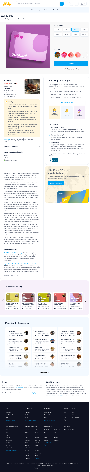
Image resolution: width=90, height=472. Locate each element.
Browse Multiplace (56, 183)
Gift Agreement (75, 417)
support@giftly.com (33, 393)
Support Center (19, 387)
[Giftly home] (6, 3)
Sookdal (55, 10)
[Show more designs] (85, 55)
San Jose (27, 455)
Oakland (37, 445)
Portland (27, 450)
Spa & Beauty (9, 440)
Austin (36, 429)
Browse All (37, 458)
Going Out (8, 445)
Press (65, 414)
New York (27, 445)
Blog (65, 420)
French (55, 432)
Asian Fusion (47, 435)
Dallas (26, 435)
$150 (84, 29)
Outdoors (8, 442)
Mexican (46, 440)
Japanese (56, 440)
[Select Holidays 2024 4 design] (57, 55)
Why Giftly (27, 412)
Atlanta (27, 429)
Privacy (73, 414)
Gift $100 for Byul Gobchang (13, 253)
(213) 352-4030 (8, 86)
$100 (75, 29)
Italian (45, 432)
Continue (71, 63)
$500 (66, 34)
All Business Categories (11, 450)
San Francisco (38, 453)
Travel (7, 432)
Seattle (36, 455)
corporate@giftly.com (30, 420)
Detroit (26, 437)
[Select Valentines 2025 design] (64, 55)
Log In (26, 417)
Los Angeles (37, 440)
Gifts (32, 10)
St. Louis (37, 450)
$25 (58, 29)
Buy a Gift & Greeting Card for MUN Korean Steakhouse (21, 264)
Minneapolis (37, 442)
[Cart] (76, 4)
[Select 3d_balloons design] (71, 55)
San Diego (27, 453)
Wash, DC (27, 458)
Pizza (55, 435)
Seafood (46, 429)
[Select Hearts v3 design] (78, 55)
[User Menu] (83, 4)
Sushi (45, 437)
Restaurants (9, 429)
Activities (8, 437)
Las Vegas (27, 440)
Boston (26, 432)
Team (65, 412)
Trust (65, 417)
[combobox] (40, 3)
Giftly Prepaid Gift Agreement (56, 395)
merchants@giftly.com (49, 420)
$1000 (75, 34)
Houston (37, 437)
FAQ (7, 417)
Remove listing (47, 414)
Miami (26, 442)
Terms (73, 412)
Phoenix (36, 448)
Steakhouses (57, 429)
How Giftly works (9, 414)
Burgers (56, 437)
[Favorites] (71, 4)
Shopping (8, 435)
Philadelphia (28, 448)
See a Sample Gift (66, 102)
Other (84, 34)
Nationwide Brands (10, 448)
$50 (66, 29)
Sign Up (27, 414)
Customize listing (48, 412)
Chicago (37, 432)
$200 (57, 34)
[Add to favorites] (71, 69)
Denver (36, 435)
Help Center (8, 412)
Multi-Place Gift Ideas (69, 429)
